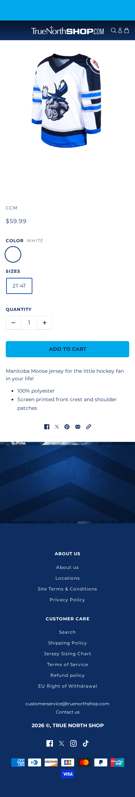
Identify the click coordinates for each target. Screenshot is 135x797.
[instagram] (73, 743)
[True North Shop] (67, 30)
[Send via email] (77, 426)
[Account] (120, 30)
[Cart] (126, 30)
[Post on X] (57, 426)
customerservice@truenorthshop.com (67, 703)
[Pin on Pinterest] (67, 426)
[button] (88, 426)
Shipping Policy (67, 643)
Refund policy (67, 675)
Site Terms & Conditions (67, 589)
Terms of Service (67, 664)
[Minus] (13, 323)
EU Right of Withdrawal (67, 686)
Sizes (13, 271)
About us (67, 567)
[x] (61, 743)
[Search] (113, 30)
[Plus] (44, 323)
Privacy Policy (67, 599)
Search (67, 632)
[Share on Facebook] (46, 426)
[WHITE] (13, 254)
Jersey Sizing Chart (67, 653)
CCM (11, 207)
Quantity (19, 309)
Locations (67, 578)
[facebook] (50, 743)
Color (15, 240)
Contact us (68, 712)
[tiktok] (86, 743)
